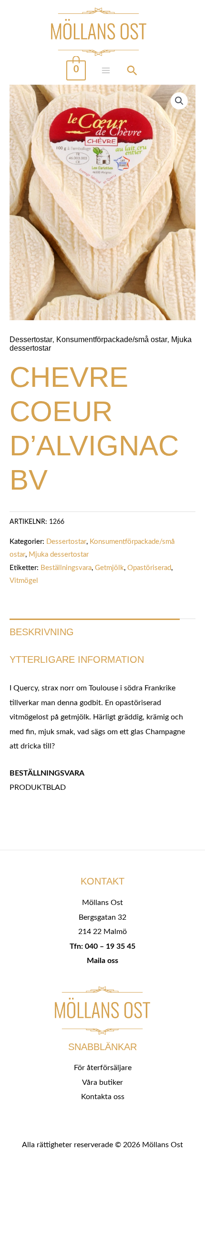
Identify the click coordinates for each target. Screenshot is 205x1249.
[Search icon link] (132, 72)
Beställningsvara (66, 567)
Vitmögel (24, 580)
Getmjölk (109, 567)
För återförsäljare (103, 1068)
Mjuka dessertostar (59, 554)
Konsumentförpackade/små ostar (111, 339)
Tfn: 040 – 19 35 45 (102, 946)
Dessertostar (31, 339)
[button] (179, 100)
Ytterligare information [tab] (77, 659)
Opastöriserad (149, 567)
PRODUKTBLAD (38, 787)
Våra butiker (102, 1082)
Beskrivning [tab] (42, 632)
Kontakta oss (102, 1097)
